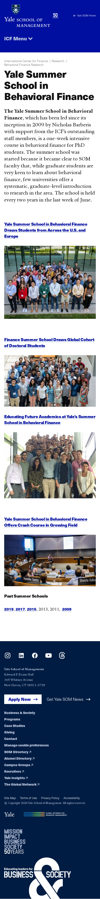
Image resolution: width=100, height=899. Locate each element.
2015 (31, 609)
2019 (8, 609)
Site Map (10, 798)
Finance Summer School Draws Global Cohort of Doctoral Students (49, 342)
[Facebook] (34, 657)
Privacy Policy (50, 798)
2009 (66, 609)
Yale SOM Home (86, 15)
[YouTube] (48, 657)
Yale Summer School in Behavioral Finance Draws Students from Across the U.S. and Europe (45, 230)
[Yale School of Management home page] (27, 15)
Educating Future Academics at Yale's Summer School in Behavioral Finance (50, 419)
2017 (20, 609)
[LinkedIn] (21, 657)
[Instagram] (7, 657)
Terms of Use (28, 798)
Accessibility (71, 798)
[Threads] (62, 657)
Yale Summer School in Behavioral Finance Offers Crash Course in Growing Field (45, 522)
